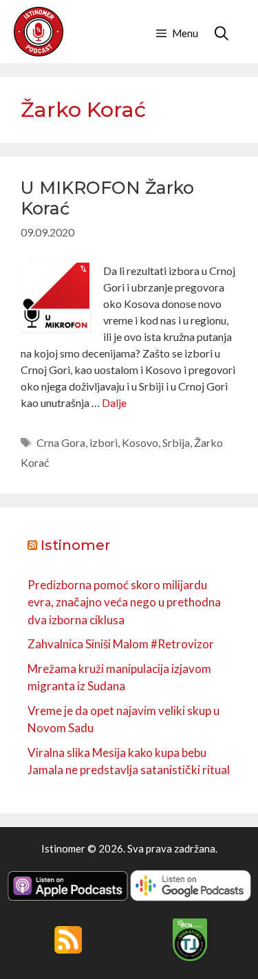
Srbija (176, 442)
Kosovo (140, 442)
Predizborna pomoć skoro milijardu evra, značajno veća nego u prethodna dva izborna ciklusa (124, 602)
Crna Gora (60, 442)
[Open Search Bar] (221, 33)
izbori (103, 442)
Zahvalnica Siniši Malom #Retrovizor (121, 644)
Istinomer (75, 545)
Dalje (114, 402)
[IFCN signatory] (190, 957)
